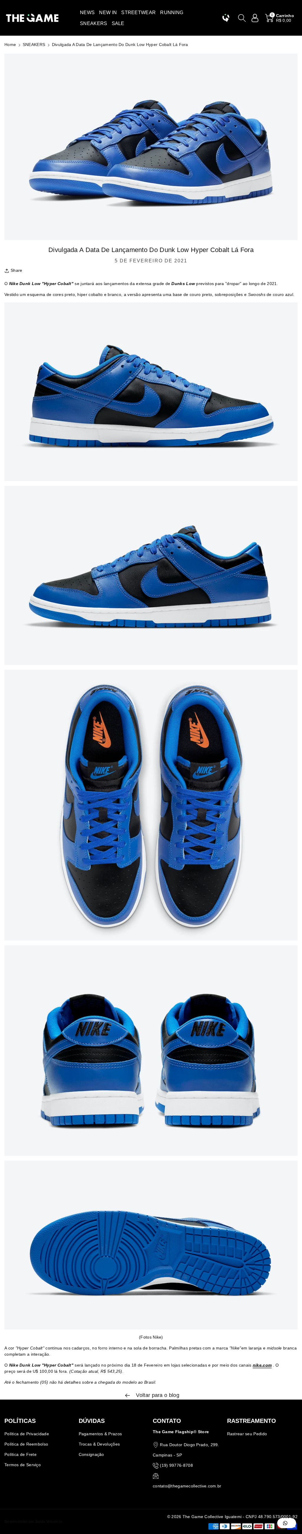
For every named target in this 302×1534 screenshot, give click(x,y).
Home (10, 44)
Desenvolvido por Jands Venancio (33, 1522)
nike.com (262, 1365)
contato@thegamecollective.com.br (187, 1486)
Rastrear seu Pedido (247, 1433)
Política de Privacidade (26, 1433)
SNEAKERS (34, 44)
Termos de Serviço (22, 1464)
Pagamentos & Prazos (100, 1433)
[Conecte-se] (255, 17)
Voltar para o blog (156, 1395)
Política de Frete (20, 1454)
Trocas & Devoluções (99, 1444)
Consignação (91, 1454)
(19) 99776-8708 (176, 1465)
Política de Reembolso (26, 1444)
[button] (87, 12)
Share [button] (16, 270)
